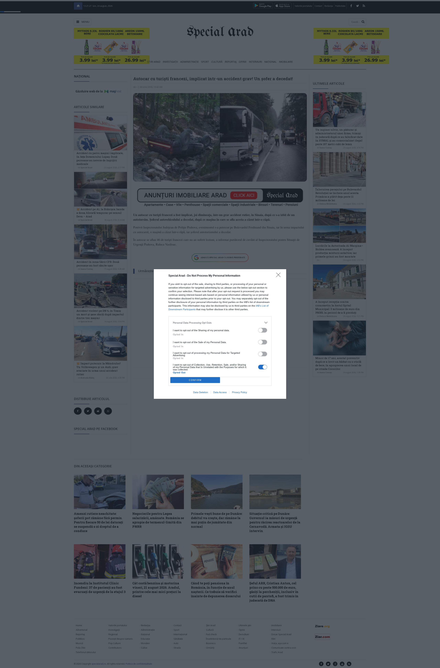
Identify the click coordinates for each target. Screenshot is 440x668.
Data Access (220, 392)
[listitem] (220, 322)
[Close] (279, 276)
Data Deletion (200, 392)
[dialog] (220, 334)
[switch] (262, 330)
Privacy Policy (239, 392)
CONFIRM (195, 380)
